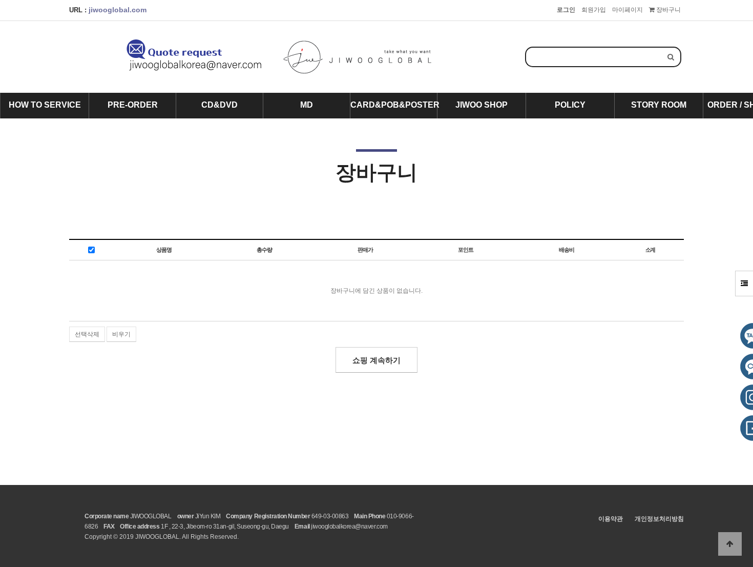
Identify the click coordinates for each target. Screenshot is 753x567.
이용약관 (610, 518)
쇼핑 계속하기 (376, 360)
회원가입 (593, 9)
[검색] (671, 57)
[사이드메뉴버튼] (744, 283)
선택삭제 (87, 334)
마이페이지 (627, 9)
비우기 (121, 334)
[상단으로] (730, 544)
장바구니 (668, 9)
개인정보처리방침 (659, 518)
